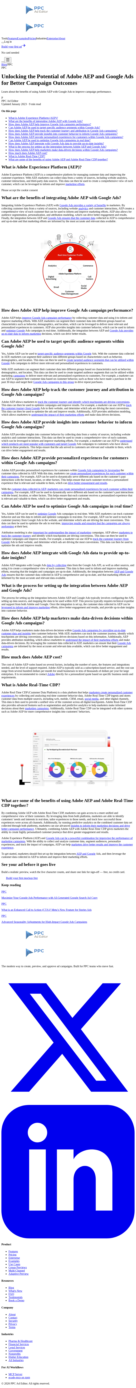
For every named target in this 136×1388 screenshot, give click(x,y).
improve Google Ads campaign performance (47, 317)
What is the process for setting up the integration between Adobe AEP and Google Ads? (57, 146)
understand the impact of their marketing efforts (57, 414)
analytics (83, 208)
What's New (15, 1290)
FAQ (11, 1294)
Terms (11, 1327)
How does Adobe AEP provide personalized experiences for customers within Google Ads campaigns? (65, 137)
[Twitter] (68, 1103)
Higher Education (18, 1357)
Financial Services (18, 1344)
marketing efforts (75, 184)
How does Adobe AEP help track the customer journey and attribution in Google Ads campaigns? (62, 130)
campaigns (19, 375)
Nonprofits (14, 1353)
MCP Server (15, 1374)
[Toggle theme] (2, 42)
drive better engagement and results (87, 482)
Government (15, 1350)
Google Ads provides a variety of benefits (83, 205)
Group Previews (17, 1267)
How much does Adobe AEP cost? (27, 153)
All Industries (16, 1360)
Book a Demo (16, 1300)
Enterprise (52, 38)
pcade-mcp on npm (19, 1377)
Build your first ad (11, 46)
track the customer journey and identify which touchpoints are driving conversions (83, 401)
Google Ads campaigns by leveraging (99, 470)
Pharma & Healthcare (20, 1341)
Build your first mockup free (22, 878)
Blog (4, 64)
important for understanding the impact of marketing (62, 532)
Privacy (12, 1324)
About (61, 38)
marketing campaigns (37, 708)
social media (91, 698)
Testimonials (15, 1297)
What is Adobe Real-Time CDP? (26, 156)
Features (12, 38)
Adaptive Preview (18, 1273)
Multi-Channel (16, 1270)
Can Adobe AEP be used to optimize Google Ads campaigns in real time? (49, 140)
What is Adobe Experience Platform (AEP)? (33, 117)
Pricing (32, 38)
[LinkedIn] (68, 1237)
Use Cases (14, 1264)
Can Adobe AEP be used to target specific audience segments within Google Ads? (54, 127)
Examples (22, 38)
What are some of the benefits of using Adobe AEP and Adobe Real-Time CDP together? (58, 159)
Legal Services (16, 1347)
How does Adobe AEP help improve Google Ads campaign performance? (49, 124)
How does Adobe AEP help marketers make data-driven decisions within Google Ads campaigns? (63, 149)
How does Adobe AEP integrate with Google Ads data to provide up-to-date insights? (56, 143)
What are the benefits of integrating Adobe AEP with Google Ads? (45, 121)
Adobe (51, 674)
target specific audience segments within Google (64, 353)
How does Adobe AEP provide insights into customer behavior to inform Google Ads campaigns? (63, 133)
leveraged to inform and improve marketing (25, 607)
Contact (12, 1317)
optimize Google (15, 330)
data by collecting (56, 565)
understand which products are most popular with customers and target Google (66, 442)
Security (13, 1320)
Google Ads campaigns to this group (53, 382)
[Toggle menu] (7, 60)
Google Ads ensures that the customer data (71, 218)
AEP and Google (85, 853)
